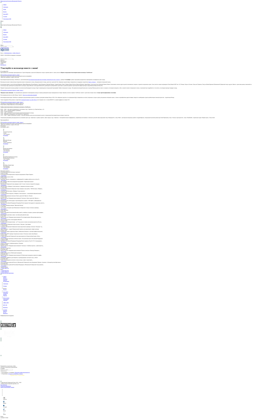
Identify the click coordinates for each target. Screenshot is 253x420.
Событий (5, 300)
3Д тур (4, 312)
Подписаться (3, 371)
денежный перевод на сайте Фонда (29, 99)
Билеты (5, 11)
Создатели (5, 293)
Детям (4, 9)
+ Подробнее (3, 175)
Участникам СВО (7, 18)
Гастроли (5, 279)
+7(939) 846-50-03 (8, 53)
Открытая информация (6, 386)
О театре (5, 16)
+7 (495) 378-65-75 (5, 271)
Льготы (5, 289)
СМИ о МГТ (6, 302)
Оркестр (5, 280)
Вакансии (5, 313)
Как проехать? (4, 384)
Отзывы (5, 286)
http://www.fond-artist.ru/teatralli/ (30, 95)
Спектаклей (5, 299)
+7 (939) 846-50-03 (5, 270)
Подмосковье (6, 281)
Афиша (4, 4)
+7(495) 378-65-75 (16, 53)
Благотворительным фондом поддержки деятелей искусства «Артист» (44, 79)
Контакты (5, 307)
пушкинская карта (5, 47)
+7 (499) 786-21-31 (5, 268)
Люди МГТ (5, 14)
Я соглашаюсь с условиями (16, 372)
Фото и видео (6, 298)
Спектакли (5, 7)
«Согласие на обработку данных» (15, 373)
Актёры (5, 294)
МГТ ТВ (5, 305)
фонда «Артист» (92, 82)
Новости (5, 311)
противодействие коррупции (7, 273)
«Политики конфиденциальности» (22, 372)
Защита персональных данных (7, 387)
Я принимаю (12, 373)
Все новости (3, 64)
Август (4, 277)
